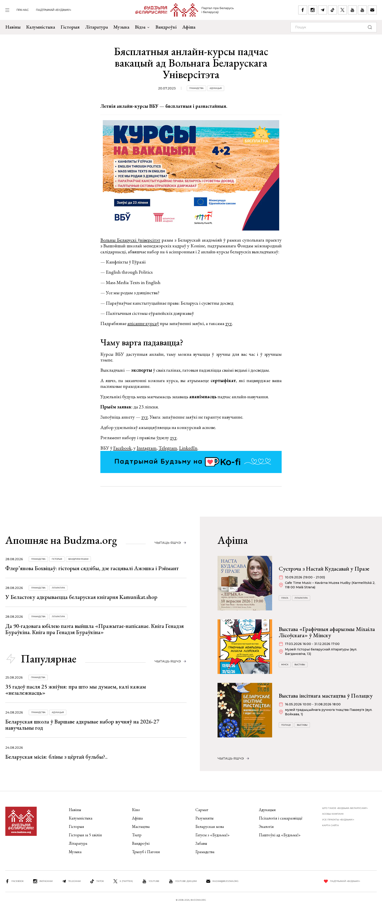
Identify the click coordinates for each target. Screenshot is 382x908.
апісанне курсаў (143, 323)
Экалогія (266, 826)
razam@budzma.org (225, 881)
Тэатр (136, 834)
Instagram (147, 448)
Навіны (13, 27)
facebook (17, 881)
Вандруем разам (78, 559)
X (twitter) (126, 881)
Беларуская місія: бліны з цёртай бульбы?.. (56, 756)
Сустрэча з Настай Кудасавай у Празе (324, 568)
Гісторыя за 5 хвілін (85, 834)
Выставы (299, 664)
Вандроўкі (166, 27)
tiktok (100, 881)
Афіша (188, 27)
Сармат (201, 809)
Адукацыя (216, 88)
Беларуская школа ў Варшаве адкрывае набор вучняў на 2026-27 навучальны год (82, 724)
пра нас (23, 10)
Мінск (284, 664)
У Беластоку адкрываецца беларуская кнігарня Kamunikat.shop (81, 597)
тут (228, 323)
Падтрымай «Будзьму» (53, 10)
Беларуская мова (209, 826)
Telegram (168, 448)
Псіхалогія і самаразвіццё (280, 818)
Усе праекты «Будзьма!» (338, 819)
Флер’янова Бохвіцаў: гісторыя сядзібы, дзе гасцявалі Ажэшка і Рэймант (92, 568)
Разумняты (204, 818)
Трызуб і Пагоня (146, 851)
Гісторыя (70, 27)
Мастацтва (141, 826)
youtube (154, 881)
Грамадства (196, 88)
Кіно (136, 809)
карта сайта (330, 825)
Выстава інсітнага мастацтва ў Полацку (326, 695)
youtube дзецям (186, 881)
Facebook (122, 448)
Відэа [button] (140, 27)
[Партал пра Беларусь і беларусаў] (185, 10)
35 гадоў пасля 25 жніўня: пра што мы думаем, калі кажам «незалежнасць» (75, 689)
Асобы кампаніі (333, 813)
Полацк (286, 725)
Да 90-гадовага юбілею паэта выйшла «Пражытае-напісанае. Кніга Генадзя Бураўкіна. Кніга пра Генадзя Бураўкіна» (94, 629)
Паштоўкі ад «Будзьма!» (280, 834)
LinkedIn (188, 448)
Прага (284, 598)
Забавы (201, 843)
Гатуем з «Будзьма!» (212, 834)
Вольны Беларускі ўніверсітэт (130, 240)
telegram (74, 881)
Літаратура (96, 27)
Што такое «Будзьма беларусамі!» (345, 808)
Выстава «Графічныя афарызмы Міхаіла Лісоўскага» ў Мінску (327, 632)
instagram (46, 881)
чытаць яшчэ (168, 543)
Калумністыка (40, 27)
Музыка (121, 27)
